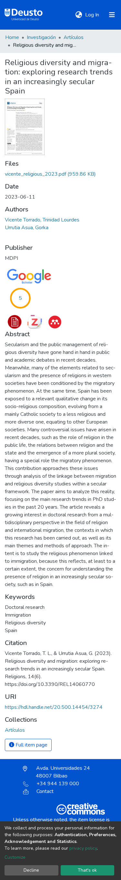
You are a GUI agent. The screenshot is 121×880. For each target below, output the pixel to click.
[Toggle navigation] (112, 14)
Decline (31, 870)
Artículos (74, 37)
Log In (92, 14)
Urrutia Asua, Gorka (26, 227)
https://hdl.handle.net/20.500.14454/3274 (54, 707)
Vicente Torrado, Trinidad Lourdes (42, 219)
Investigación (41, 37)
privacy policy (83, 848)
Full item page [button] (30, 744)
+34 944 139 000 (57, 783)
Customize (15, 857)
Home (12, 37)
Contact (45, 791)
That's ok (87, 870)
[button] (78, 15)
